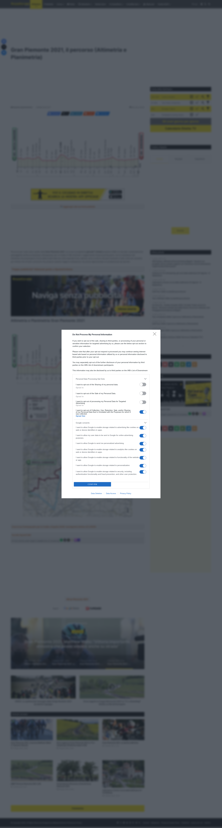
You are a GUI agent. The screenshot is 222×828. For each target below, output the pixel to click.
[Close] (155, 334)
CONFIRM (92, 484)
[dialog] (111, 414)
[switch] (143, 384)
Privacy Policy (125, 493)
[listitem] (111, 378)
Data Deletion (96, 493)
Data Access (111, 493)
